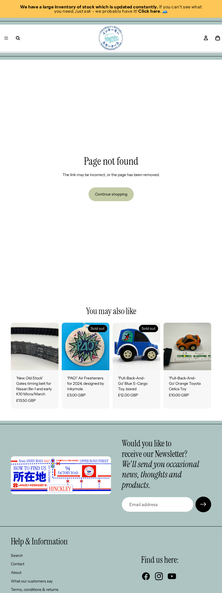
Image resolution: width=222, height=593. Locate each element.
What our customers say (32, 581)
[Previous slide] (17, 346)
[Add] (50, 362)
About (16, 572)
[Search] (18, 38)
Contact (17, 563)
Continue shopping (111, 194)
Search (17, 555)
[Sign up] (203, 504)
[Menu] (6, 38)
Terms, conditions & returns (34, 589)
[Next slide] (52, 346)
